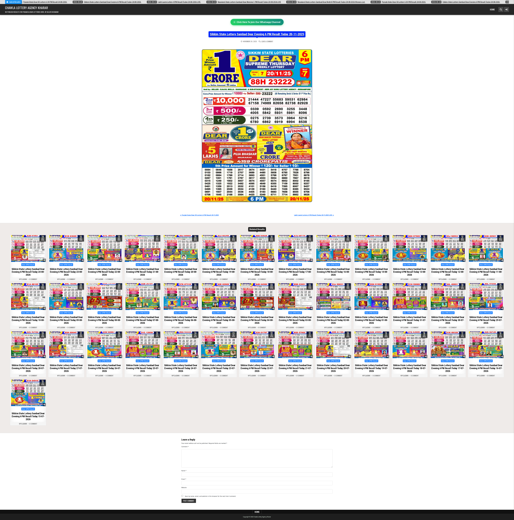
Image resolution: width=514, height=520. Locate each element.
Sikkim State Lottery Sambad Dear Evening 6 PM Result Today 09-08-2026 (66, 320)
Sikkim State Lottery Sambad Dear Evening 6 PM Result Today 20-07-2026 (333, 368)
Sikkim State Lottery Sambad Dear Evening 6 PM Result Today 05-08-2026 (218, 320)
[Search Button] (500, 9)
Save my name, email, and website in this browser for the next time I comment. (210, 496)
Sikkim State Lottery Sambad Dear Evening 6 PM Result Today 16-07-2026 (485, 368)
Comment (185, 447)
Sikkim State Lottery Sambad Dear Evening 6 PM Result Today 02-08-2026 (333, 320)
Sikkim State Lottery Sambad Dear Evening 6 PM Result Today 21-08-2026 (142, 272)
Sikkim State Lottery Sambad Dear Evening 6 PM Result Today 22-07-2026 (257, 368)
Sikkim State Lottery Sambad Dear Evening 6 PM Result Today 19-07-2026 (371, 368)
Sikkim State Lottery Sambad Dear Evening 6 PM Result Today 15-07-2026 (28, 416)
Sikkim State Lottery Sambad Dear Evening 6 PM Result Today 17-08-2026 (295, 272)
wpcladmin (23, 279)
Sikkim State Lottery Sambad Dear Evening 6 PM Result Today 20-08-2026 (180, 272)
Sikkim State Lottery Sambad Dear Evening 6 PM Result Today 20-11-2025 (257, 34)
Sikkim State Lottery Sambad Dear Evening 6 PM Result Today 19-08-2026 (218, 272)
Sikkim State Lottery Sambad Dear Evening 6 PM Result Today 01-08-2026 (371, 320)
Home (492, 9)
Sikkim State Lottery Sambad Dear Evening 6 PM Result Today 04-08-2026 (257, 320)
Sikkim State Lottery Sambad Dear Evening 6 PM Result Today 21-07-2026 (295, 368)
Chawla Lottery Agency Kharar (26, 7)
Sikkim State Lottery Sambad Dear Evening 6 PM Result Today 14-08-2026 (371, 272)
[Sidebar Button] (506, 9)
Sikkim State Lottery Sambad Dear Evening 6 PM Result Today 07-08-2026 (142, 320)
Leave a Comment (267, 41)
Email (183, 479)
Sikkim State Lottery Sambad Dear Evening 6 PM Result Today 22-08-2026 (104, 272)
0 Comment (33, 279)
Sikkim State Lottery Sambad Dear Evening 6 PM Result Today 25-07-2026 (142, 368)
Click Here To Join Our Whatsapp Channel (258, 22)
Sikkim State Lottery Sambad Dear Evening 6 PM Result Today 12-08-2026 (447, 272)
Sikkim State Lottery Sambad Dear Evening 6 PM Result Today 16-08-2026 (333, 272)
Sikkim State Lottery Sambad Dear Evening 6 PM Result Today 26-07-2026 (104, 368)
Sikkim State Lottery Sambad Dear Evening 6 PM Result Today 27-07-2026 (66, 368)
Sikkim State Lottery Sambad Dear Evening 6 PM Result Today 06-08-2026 (180, 320)
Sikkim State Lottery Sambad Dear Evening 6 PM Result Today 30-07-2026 (447, 320)
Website (184, 487)
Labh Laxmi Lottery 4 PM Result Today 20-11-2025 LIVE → (314, 215)
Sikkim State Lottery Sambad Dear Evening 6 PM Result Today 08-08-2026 (104, 320)
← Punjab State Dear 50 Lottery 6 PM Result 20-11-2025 (199, 215)
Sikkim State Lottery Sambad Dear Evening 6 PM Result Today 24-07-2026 (180, 368)
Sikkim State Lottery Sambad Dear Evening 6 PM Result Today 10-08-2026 (28, 320)
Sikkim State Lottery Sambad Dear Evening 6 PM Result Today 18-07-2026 (409, 368)
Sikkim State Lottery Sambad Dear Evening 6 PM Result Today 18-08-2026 (257, 272)
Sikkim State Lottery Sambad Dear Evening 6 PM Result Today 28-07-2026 (28, 368)
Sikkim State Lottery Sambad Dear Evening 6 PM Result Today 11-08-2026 (485, 272)
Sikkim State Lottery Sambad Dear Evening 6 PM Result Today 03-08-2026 (295, 320)
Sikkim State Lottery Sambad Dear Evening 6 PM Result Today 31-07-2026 (409, 320)
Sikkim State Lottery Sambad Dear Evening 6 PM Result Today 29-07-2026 (485, 320)
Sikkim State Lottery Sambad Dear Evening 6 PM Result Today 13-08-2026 (409, 272)
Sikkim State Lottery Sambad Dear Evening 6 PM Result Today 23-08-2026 (66, 272)
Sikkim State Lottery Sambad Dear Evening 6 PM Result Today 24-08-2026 (28, 272)
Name (183, 471)
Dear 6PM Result (28, 265)
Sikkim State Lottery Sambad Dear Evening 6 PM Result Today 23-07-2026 (218, 368)
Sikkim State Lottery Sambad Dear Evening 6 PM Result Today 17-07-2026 (447, 368)
